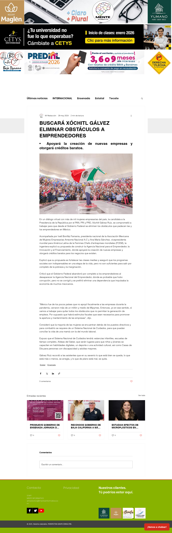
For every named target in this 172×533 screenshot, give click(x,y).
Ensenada (83, 98)
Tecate (114, 98)
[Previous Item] (29, 61)
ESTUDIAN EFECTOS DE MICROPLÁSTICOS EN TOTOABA (125, 426)
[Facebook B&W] (29, 510)
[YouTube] (41, 510)
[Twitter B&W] (35, 510)
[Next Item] (138, 61)
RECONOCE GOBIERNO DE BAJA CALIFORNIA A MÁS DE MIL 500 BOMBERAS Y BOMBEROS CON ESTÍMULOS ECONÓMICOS (86, 426)
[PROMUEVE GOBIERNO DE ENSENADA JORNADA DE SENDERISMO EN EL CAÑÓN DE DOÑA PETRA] (45, 410)
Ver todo (141, 395)
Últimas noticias (37, 98)
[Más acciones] (131, 115)
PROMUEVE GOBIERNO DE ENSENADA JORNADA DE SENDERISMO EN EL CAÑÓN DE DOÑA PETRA (45, 426)
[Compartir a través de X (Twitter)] (47, 373)
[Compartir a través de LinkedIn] (53, 373)
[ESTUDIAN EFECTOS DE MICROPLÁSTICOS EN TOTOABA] (127, 410)
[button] (142, 98)
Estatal (99, 98)
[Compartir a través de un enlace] (59, 373)
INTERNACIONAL (62, 98)
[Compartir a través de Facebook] (40, 373)
